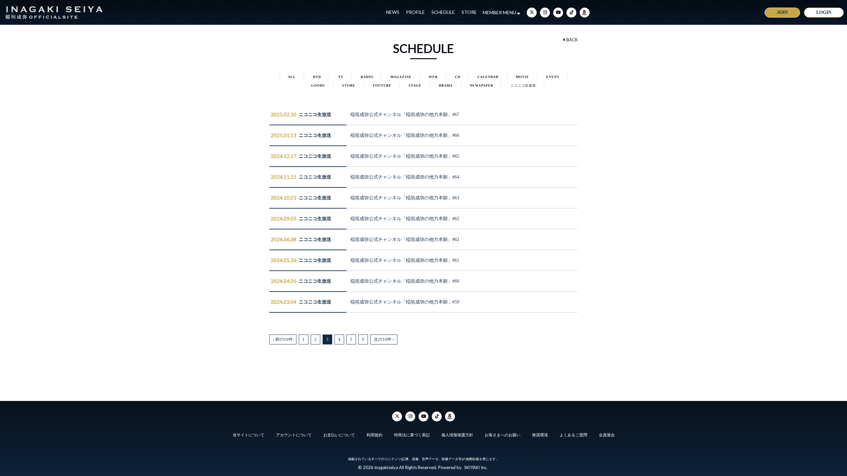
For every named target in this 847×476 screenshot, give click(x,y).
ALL (292, 77)
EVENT (552, 77)
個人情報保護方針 (457, 435)
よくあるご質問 (573, 435)
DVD (317, 77)
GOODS (318, 85)
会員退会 (607, 435)
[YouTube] (558, 13)
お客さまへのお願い (502, 435)
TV (340, 77)
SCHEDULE (443, 12)
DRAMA (446, 85)
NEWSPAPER (481, 85)
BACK (571, 39)
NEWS (392, 12)
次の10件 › (384, 339)
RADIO (367, 77)
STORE (469, 12)
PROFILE (415, 12)
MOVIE (522, 77)
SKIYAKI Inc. (475, 467)
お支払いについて (339, 435)
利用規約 (374, 435)
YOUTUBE (382, 85)
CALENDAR (488, 77)
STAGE (415, 85)
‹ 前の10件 (283, 339)
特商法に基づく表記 (412, 435)
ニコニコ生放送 (523, 85)
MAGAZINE (401, 77)
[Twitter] (532, 13)
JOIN (782, 12)
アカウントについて (294, 435)
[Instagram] (545, 13)
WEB (433, 77)
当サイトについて (248, 435)
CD (457, 77)
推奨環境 (540, 435)
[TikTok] (571, 13)
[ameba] (585, 13)
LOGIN (823, 12)
